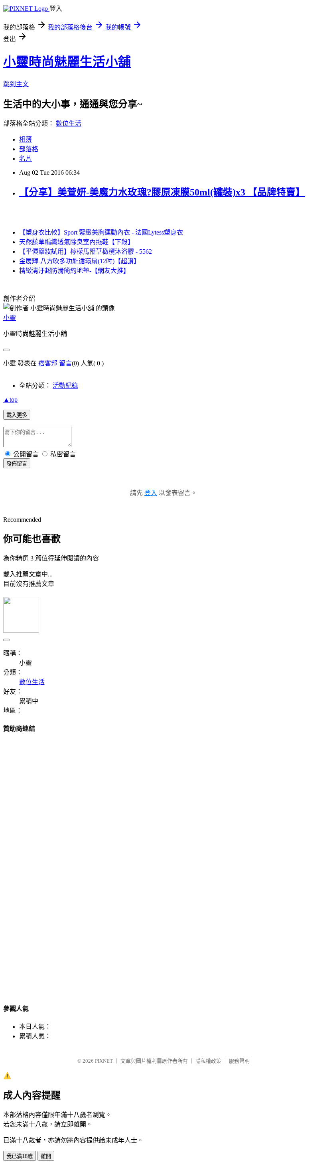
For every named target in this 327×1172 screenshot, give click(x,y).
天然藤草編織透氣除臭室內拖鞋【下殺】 (76, 242)
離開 (46, 1156)
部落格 (28, 149)
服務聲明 (239, 1061)
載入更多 (16, 415)
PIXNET (104, 1061)
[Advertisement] (163, 861)
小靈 (9, 317)
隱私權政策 (208, 1061)
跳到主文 (16, 84)
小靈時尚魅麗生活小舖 (67, 62)
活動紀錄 (65, 385)
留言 (65, 363)
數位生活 (68, 123)
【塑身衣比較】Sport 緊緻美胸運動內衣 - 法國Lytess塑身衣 (101, 232)
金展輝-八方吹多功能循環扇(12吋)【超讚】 (79, 261)
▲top (10, 399)
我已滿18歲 (19, 1156)
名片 (25, 158)
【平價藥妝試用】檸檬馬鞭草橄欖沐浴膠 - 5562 (85, 251)
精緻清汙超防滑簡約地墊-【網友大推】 (74, 270)
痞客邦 (47, 363)
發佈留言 (16, 464)
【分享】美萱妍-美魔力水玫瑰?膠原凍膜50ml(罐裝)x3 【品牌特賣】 (162, 192)
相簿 (25, 139)
